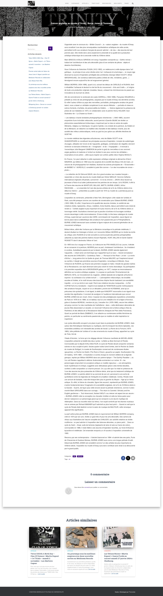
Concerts (107, 551)
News (67, 3)
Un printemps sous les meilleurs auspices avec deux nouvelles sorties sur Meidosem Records (40, 87)
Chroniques (75, 3)
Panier (127, 3)
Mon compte (118, 3)
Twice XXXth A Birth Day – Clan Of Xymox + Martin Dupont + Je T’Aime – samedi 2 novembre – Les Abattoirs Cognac (45, 558)
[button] (88, 3)
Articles (85, 3)
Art (74, 456)
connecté (87, 487)
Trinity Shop (95, 3)
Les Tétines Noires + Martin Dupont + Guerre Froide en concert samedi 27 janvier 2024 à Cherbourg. (40, 97)
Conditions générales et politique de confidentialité (46, 592)
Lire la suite (41, 574)
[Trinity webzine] (31, 3)
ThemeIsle (132, 592)
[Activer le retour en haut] (159, 592)
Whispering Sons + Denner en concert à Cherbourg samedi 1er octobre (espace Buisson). (40, 107)
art (69, 459)
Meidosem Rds (106, 3)
